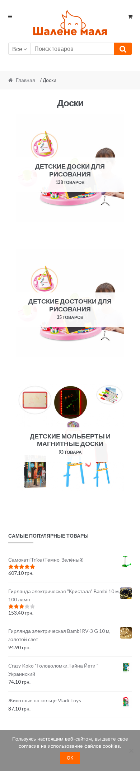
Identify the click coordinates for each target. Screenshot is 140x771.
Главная (25, 80)
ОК (70, 758)
